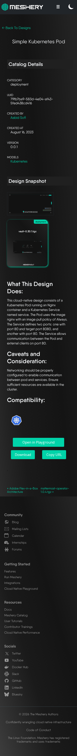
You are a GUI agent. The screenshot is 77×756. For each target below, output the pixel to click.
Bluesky (16, 694)
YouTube (17, 660)
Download (23, 454)
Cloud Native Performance (22, 632)
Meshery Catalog (16, 615)
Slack (15, 674)
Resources (13, 602)
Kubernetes (18, 161)
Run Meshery (13, 577)
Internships (19, 542)
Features (10, 571)
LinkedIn (17, 687)
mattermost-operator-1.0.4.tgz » (55, 490)
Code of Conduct (38, 730)
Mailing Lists (19, 529)
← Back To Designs (16, 28)
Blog (15, 522)
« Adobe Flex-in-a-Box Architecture (22, 490)
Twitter (16, 653)
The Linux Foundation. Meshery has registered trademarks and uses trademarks (38, 739)
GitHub (16, 680)
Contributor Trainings (18, 626)
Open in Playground (38, 442)
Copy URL (54, 454)
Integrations (12, 583)
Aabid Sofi (18, 118)
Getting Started (17, 564)
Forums (16, 549)
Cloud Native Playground (21, 588)
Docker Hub (19, 667)
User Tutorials (13, 621)
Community (13, 514)
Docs (8, 609)
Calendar (17, 535)
